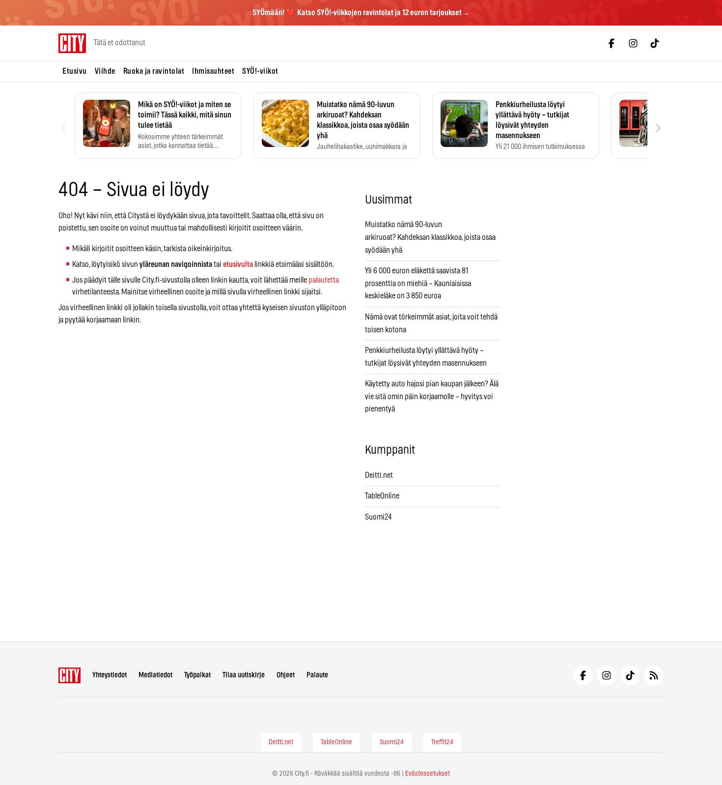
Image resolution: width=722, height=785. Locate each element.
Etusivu (74, 71)
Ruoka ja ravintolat (154, 71)
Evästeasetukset (427, 773)
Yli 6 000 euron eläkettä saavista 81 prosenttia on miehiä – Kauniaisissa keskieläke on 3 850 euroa (418, 283)
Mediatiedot (155, 675)
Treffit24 (442, 742)
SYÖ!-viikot (260, 71)
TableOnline (382, 496)
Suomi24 (378, 517)
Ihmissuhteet (213, 71)
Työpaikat (197, 675)
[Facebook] (611, 43)
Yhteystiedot (109, 675)
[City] (69, 675)
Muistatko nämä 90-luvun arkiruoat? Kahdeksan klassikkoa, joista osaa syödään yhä (430, 237)
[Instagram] (633, 43)
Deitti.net (379, 475)
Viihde (105, 71)
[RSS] (654, 675)
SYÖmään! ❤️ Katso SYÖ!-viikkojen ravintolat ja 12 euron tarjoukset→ (361, 13)
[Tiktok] (655, 43)
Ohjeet (286, 675)
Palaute (317, 675)
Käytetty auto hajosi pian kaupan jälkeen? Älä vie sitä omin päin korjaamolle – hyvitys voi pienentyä (432, 396)
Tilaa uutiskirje (243, 675)
